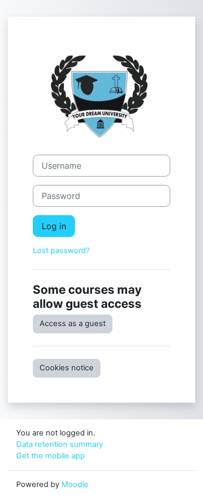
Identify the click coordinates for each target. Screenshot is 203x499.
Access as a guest (73, 323)
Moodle (74, 484)
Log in (54, 226)
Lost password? (61, 250)
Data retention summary (59, 444)
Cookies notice (67, 367)
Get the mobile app (50, 455)
